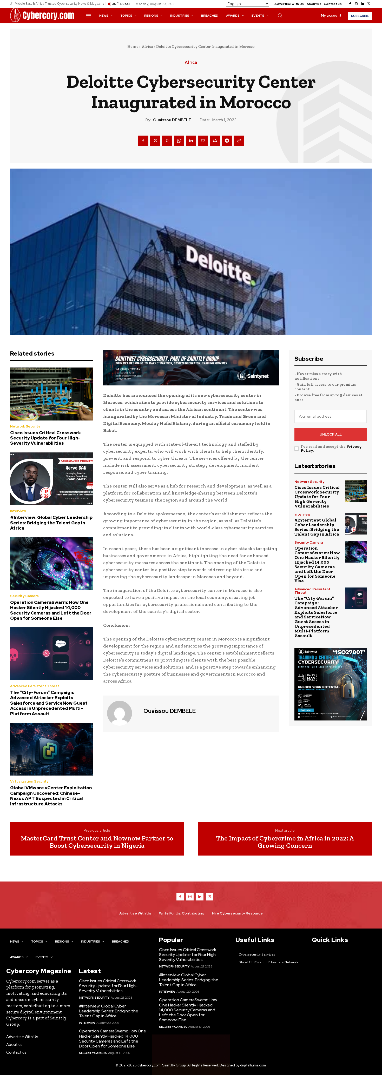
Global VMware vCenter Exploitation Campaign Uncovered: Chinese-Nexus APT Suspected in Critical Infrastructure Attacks (51, 795)
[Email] (203, 141)
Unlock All (331, 434)
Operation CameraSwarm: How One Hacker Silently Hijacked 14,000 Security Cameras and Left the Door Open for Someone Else (50, 610)
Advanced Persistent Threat (34, 686)
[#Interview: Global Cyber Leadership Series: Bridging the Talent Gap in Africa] (51, 478)
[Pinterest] (167, 141)
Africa (147, 46)
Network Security (25, 426)
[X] (369, 4)
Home (132, 46)
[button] (280, 15)
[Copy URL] (239, 141)
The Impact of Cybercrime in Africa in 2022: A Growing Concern (285, 841)
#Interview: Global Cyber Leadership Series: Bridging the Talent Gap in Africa (51, 523)
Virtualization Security (29, 781)
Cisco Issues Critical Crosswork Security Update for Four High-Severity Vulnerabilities (45, 438)
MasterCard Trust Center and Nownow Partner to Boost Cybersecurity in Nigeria (97, 841)
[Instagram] (356, 4)
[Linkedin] (362, 4)
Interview (18, 511)
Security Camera (24, 596)
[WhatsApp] (179, 141)
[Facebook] (350, 4)
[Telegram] (227, 141)
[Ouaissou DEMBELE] (122, 713)
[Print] (215, 141)
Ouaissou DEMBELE (172, 120)
